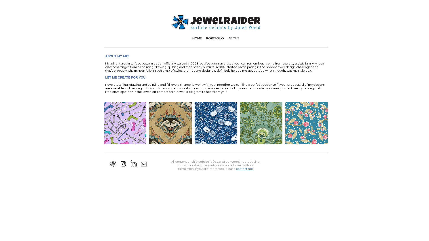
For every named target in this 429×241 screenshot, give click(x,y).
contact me (244, 168)
